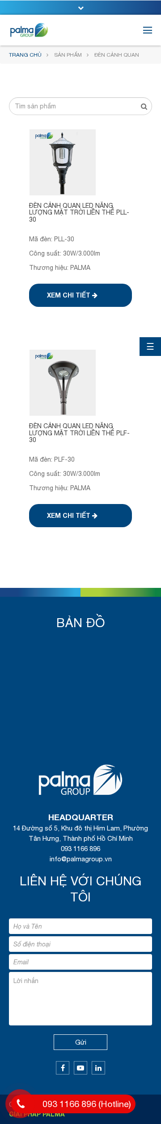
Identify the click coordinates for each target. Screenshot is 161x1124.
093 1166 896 (80, 848)
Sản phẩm (68, 55)
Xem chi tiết (69, 295)
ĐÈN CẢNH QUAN (116, 55)
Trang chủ (25, 55)
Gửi (80, 1042)
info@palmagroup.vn (81, 859)
